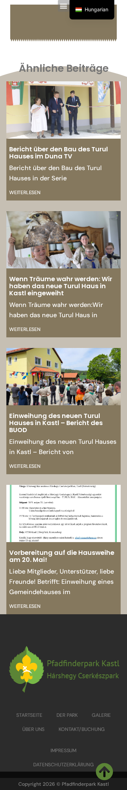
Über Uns (33, 729)
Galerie (101, 715)
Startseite (29, 715)
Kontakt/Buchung (82, 729)
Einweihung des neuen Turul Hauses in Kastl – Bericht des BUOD (56, 422)
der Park (67, 715)
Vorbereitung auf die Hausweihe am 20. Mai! (61, 556)
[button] (63, 6)
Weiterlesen (25, 192)
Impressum (63, 750)
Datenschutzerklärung (63, 764)
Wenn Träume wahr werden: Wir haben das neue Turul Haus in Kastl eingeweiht (60, 285)
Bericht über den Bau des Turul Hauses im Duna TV (58, 153)
